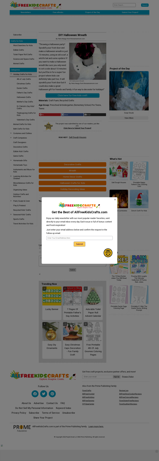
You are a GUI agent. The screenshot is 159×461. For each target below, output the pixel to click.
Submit (79, 244)
